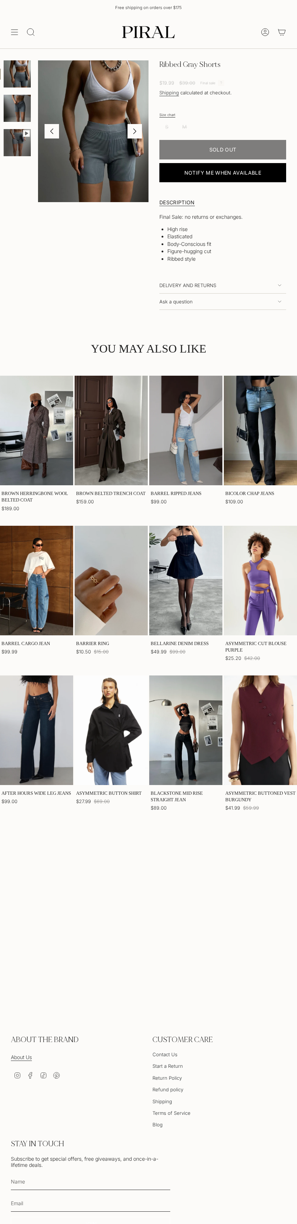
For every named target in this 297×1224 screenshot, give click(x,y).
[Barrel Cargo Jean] (36, 580)
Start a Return (167, 1066)
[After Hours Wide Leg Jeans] (36, 730)
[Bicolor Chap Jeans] (260, 430)
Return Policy (167, 1078)
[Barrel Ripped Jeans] (185, 430)
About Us (21, 1057)
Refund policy (167, 1089)
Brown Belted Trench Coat (111, 493)
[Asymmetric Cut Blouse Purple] (260, 580)
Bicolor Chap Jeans (249, 493)
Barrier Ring (92, 643)
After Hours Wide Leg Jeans (36, 793)
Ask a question (176, 301)
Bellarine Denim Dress (180, 643)
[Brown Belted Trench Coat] (111, 430)
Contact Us (164, 1054)
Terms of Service (171, 1113)
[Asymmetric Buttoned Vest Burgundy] (260, 730)
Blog (157, 1124)
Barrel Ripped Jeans (176, 493)
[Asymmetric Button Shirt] (111, 730)
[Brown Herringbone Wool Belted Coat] (36, 430)
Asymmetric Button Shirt (109, 793)
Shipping (169, 92)
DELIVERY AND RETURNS (187, 285)
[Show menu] (14, 32)
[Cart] (281, 32)
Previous (52, 131)
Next (134, 131)
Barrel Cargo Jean (25, 643)
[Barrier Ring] (111, 580)
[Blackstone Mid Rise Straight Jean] (185, 730)
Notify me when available (222, 173)
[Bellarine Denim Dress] (185, 580)
